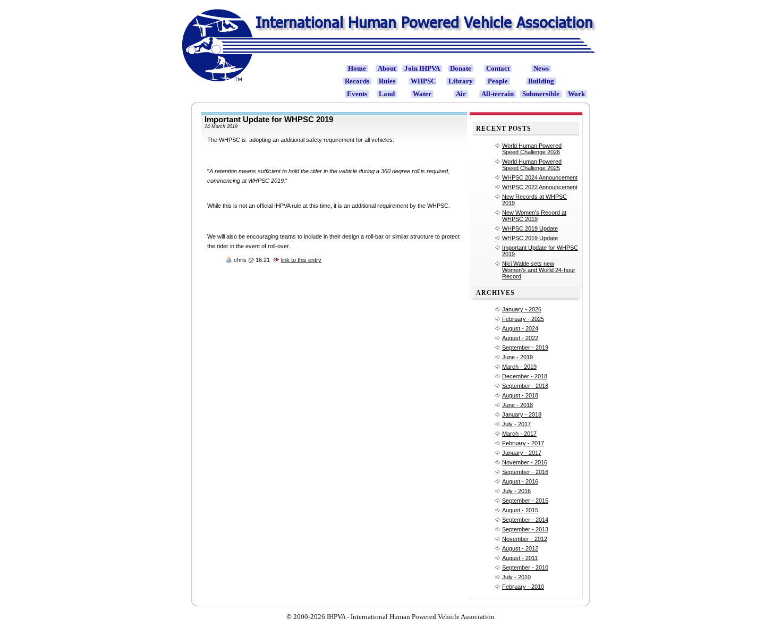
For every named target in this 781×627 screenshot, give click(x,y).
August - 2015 (520, 510)
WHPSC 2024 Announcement (540, 177)
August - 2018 (520, 395)
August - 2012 (520, 548)
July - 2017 (516, 424)
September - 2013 (525, 529)
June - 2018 (517, 405)
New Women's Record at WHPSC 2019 (534, 215)
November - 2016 (524, 462)
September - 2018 (525, 386)
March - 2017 (519, 433)
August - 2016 (520, 481)
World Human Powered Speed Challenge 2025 (532, 164)
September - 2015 (525, 500)
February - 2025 (523, 319)
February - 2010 (523, 586)
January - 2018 (521, 414)
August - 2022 (520, 338)
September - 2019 (525, 347)
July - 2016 (516, 491)
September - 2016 (525, 472)
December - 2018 (524, 376)
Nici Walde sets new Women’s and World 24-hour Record (538, 269)
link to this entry (301, 260)
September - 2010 (525, 567)
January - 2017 (521, 453)
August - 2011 (520, 558)
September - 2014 (525, 519)
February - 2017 (523, 443)
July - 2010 (516, 577)
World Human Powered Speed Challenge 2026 (532, 148)
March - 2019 (519, 366)
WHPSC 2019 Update (530, 228)
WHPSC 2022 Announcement (540, 187)
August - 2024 (520, 328)
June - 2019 (517, 357)
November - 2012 (524, 539)
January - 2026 (521, 309)
